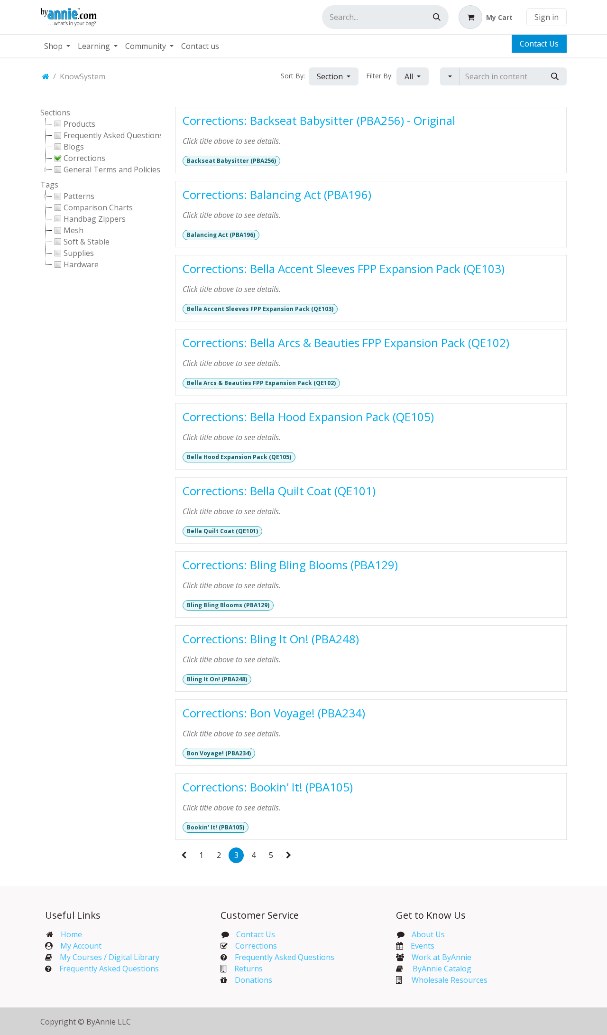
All (410, 76)
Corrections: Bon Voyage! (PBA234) (274, 713)
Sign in (546, 17)
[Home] (45, 76)
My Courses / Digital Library (105, 957)
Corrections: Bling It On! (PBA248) (271, 639)
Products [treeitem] (79, 124)
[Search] (437, 17)
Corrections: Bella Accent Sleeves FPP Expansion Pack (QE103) (344, 268)
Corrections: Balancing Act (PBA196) (277, 194)
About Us (428, 934)
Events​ (422, 946)
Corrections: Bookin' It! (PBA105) (268, 787)
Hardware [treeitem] (81, 264)
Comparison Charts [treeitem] (98, 207)
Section (331, 76)
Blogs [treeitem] (74, 146)
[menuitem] (57, 46)
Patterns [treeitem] (79, 196)
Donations (253, 980)
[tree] (100, 146)
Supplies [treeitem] (79, 253)
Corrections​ (256, 946)
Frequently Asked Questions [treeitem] (113, 135)
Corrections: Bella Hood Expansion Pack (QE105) (308, 416)
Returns (248, 968)
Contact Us (539, 43)
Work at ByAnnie (441, 957)
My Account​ (80, 946)
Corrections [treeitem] (84, 158)
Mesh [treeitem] (73, 230)
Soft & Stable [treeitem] (87, 241)
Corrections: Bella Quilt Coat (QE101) (279, 491)
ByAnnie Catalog (442, 968)
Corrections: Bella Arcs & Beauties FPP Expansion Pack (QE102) (346, 342)
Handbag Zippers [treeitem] (95, 219)
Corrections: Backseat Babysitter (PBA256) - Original (319, 120)
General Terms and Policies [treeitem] (112, 169)
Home (71, 934)
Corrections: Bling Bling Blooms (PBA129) (290, 565)
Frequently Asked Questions (109, 968)
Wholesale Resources (449, 980)
